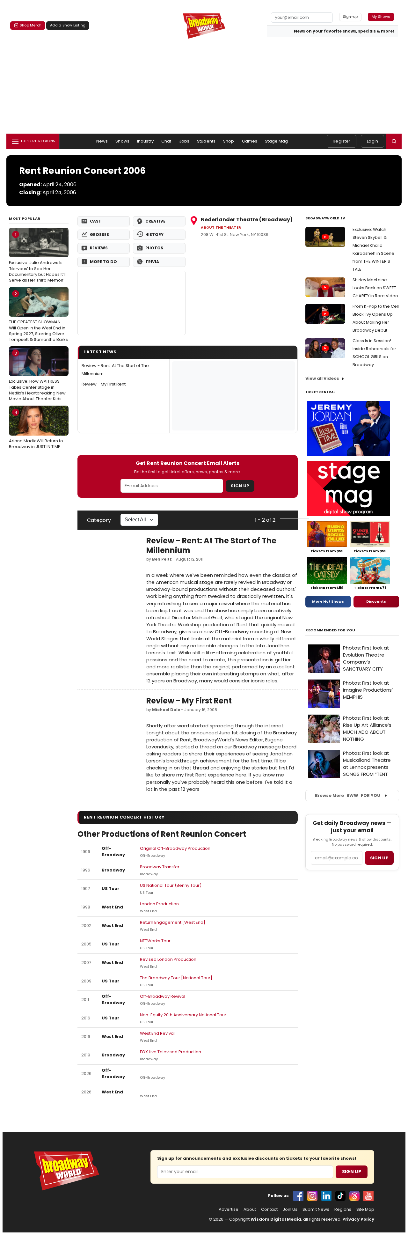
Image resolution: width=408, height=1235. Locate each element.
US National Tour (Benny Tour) (170, 885)
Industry (145, 141)
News (102, 141)
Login (372, 141)
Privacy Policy (358, 1219)
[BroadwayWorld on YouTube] (368, 1196)
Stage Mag (276, 141)
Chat (166, 141)
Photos (154, 248)
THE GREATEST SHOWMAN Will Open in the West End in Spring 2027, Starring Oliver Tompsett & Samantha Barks (38, 316)
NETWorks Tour (155, 941)
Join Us (290, 1209)
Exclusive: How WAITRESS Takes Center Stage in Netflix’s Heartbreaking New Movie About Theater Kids (37, 376)
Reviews (99, 248)
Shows (122, 141)
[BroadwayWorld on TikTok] (340, 1196)
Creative (155, 221)
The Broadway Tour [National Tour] (176, 978)
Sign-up (350, 16)
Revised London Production (168, 959)
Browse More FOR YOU (347, 795)
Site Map (365, 1209)
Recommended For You (330, 630)
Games (250, 141)
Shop (228, 141)
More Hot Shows (328, 601)
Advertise (228, 1209)
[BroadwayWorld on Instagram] (312, 1196)
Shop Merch (30, 25)
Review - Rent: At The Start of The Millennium (211, 545)
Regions (342, 1209)
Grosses (99, 234)
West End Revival (157, 1033)
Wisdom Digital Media (276, 1219)
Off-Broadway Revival (162, 996)
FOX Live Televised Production (170, 1052)
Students (206, 141)
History (154, 234)
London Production (159, 904)
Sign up (379, 858)
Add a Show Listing (67, 25)
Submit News (315, 1209)
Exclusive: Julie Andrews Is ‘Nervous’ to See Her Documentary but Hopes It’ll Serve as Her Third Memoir (37, 257)
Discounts (376, 601)
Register (341, 141)
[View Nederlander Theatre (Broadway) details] (132, 303)
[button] (394, 141)
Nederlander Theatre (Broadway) (247, 219)
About (250, 1209)
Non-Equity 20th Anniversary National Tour (183, 1015)
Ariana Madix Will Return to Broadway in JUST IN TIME (36, 429)
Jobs (184, 141)
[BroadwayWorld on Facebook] (298, 1196)
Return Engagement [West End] (172, 922)
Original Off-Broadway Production (175, 848)
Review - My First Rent (104, 384)
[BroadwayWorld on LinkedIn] (326, 1196)
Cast (95, 221)
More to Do (103, 261)
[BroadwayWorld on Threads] (354, 1196)
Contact (269, 1209)
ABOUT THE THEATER (221, 227)
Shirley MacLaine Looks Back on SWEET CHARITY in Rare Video (375, 288)
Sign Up (240, 486)
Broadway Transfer (159, 867)
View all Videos (322, 378)
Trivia (152, 261)
